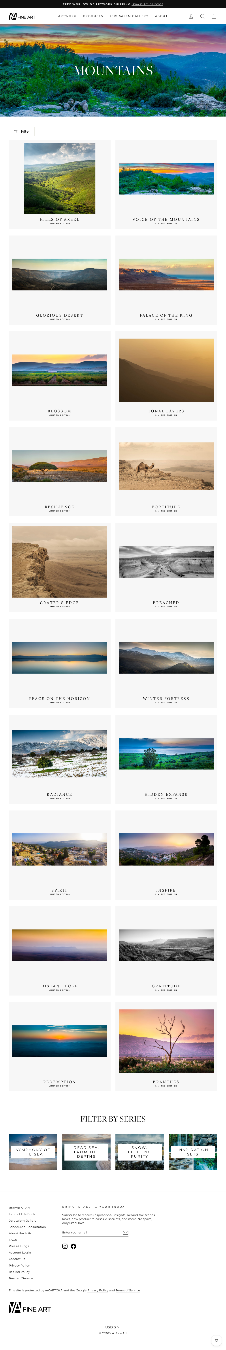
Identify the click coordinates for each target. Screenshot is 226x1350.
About (161, 16)
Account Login (20, 1252)
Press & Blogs (19, 1246)
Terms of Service (21, 1278)
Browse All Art (19, 1207)
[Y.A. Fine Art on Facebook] (73, 1246)
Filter (25, 131)
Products (93, 16)
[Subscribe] (125, 1232)
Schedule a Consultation (27, 1227)
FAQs (13, 1239)
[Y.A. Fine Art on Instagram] (65, 1246)
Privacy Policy (19, 1265)
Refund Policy (19, 1272)
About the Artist (21, 1233)
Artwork (67, 16)
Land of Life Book (22, 1214)
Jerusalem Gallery (129, 16)
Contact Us (17, 1259)
